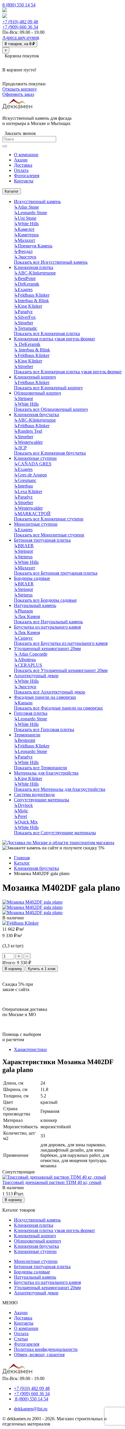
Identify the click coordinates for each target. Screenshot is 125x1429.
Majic (21, 810)
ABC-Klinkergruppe (35, 272)
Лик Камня (27, 616)
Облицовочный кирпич (37, 392)
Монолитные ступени (36, 524)
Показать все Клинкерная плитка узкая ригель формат (68, 371)
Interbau (23, 485)
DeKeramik (26, 283)
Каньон (23, 702)
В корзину (13, 969)
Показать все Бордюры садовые (45, 600)
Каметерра (26, 234)
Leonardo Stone (30, 212)
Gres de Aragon (30, 474)
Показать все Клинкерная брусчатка (50, 452)
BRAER (24, 545)
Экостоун (25, 256)
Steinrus (23, 556)
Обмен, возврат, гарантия (39, 1354)
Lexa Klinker (28, 491)
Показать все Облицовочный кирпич (51, 409)
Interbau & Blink (31, 300)
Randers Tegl (28, 431)
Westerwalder (28, 442)
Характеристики (30, 1049)
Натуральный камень (35, 605)
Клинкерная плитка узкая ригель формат (54, 338)
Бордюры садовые (32, 578)
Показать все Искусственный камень (51, 262)
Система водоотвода (34, 794)
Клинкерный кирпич (35, 376)
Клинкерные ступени (35, 458)
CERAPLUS (28, 665)
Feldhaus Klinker (31, 295)
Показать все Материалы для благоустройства (59, 789)
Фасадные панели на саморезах (45, 697)
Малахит (24, 240)
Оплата (21, 1333)
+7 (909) (20, 26)
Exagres (23, 289)
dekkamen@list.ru (30, 1408)
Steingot (23, 398)
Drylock (23, 805)
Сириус (23, 638)
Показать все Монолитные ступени (49, 534)
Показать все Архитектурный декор (49, 691)
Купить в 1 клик (42, 969)
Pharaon (23, 610)
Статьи (21, 1338)
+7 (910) (20, 21)
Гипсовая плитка (30, 713)
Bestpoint (24, 740)
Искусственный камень (37, 201)
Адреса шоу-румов (20, 37)
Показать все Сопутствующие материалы (55, 832)
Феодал (23, 251)
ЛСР (20, 447)
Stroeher (23, 322)
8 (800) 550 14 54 (18, 4)
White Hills (26, 223)
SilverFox (25, 317)
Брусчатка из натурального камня (47, 626)
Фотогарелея (26, 1344)
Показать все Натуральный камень (48, 621)
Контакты (23, 1323)
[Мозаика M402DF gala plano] (32, 902)
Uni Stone (25, 218)
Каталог (12, 191)
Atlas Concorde (30, 654)
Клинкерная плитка (33, 267)
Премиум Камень (33, 245)
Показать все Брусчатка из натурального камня (61, 643)
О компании (26, 1328)
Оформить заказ (18, 94)
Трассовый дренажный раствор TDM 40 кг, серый (51, 1182)
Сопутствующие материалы (41, 799)
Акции (21, 1312)
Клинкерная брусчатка (36, 414)
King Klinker (28, 306)
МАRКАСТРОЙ (32, 513)
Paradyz (23, 311)
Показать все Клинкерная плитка (47, 333)
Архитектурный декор (36, 675)
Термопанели (27, 734)
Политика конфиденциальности (46, 1349)
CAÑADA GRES (32, 463)
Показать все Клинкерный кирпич (48, 387)
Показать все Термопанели (40, 767)
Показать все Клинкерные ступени (48, 518)
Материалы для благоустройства (46, 772)
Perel (20, 816)
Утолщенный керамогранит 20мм (47, 648)
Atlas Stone (26, 207)
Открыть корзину (19, 89)
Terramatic (25, 328)
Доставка (23, 1317)
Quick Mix (26, 821)
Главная (22, 857)
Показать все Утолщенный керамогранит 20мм (61, 670)
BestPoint (24, 278)
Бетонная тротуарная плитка (42, 540)
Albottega (25, 659)
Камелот (24, 229)
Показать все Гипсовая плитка (44, 729)
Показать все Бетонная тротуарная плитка (55, 573)
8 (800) (31, 1398)
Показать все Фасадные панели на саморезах (58, 707)
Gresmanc (25, 480)
